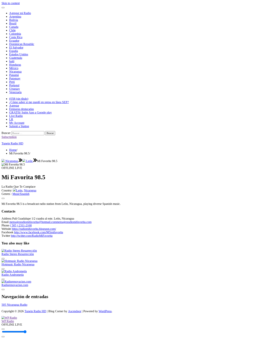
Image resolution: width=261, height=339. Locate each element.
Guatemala (15, 57)
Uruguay (14, 88)
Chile (12, 30)
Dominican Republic (21, 44)
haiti (11, 61)
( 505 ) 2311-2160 (21, 225)
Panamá (14, 75)
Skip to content (11, 3)
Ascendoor (74, 311)
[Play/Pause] (3, 329)
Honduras (15, 64)
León (29, 161)
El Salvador (16, 47)
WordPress (105, 311)
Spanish (24, 193)
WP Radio (8, 321)
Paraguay (14, 78)
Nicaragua (15, 71)
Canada (13, 26)
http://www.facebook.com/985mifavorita (38, 232)
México (13, 68)
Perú (12, 82)
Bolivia (13, 20)
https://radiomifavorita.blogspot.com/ (34, 228)
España (13, 51)
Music (16, 193)
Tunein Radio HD (12, 143)
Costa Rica (15, 37)
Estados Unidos (18, 54)
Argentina (15, 16)
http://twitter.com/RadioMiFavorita (32, 235)
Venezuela (15, 92)
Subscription (9, 137)
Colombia (15, 33)
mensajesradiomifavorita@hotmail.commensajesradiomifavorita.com (50, 222)
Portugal (14, 85)
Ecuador (14, 40)
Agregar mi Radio (20, 13)
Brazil (12, 23)
